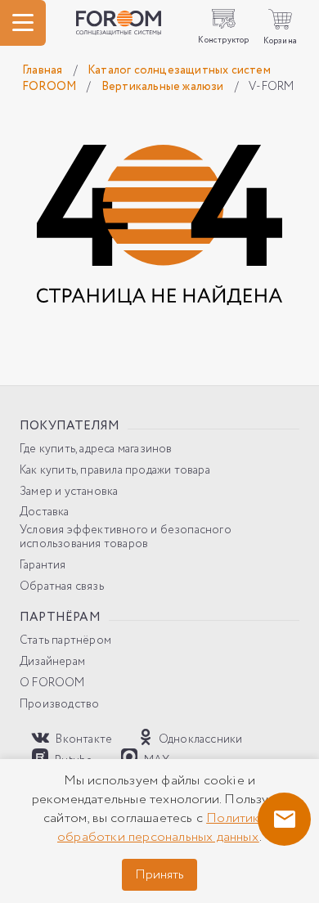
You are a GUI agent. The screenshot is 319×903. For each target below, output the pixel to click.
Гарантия (43, 566)
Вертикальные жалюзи (164, 87)
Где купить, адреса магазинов (96, 449)
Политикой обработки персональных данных (166, 828)
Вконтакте (82, 739)
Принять (159, 874)
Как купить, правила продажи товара (115, 471)
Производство (59, 705)
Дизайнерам (52, 662)
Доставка (45, 512)
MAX (156, 759)
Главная (43, 70)
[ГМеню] (23, 23)
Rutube (72, 759)
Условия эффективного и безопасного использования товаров (125, 537)
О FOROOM (52, 683)
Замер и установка (69, 492)
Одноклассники (199, 739)
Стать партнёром (65, 641)
